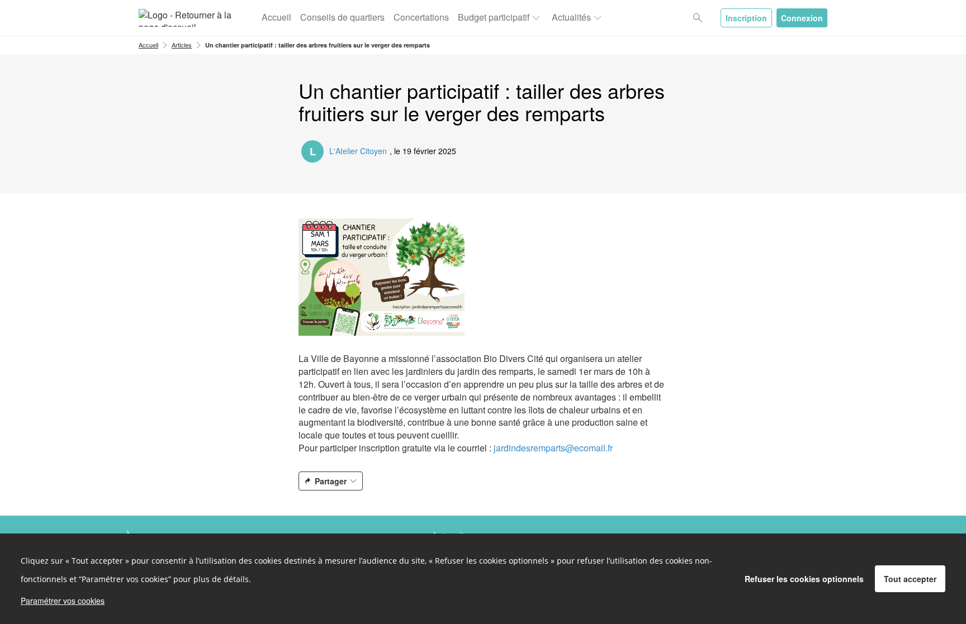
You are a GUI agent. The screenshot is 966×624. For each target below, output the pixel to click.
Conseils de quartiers (342, 17)
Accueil (276, 17)
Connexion (802, 17)
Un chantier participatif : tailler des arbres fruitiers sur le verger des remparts (317, 45)
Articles (182, 45)
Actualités (571, 17)
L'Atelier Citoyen (358, 151)
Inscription (746, 17)
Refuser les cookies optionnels (804, 578)
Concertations (421, 17)
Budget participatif (493, 17)
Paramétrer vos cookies (63, 600)
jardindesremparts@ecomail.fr (553, 447)
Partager (331, 481)
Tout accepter (910, 578)
